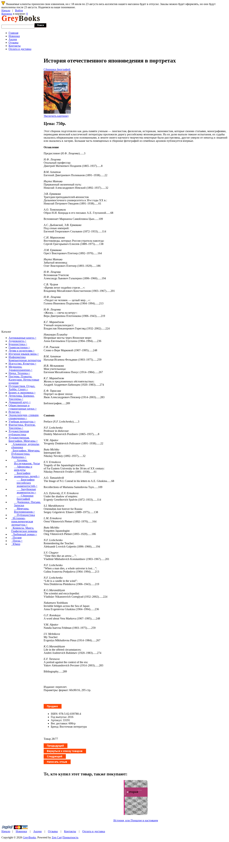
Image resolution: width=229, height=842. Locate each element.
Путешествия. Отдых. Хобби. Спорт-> (22, 388)
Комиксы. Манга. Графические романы (24, 529)
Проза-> (17, 540)
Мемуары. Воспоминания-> (24, 510)
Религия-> (15, 411)
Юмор (15, 544)
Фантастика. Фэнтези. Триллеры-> (22, 426)
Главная (13, 32)
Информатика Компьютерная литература (25, 359)
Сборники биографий (57, 69)
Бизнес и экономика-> (22, 392)
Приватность (70, 837)
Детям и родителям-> (22, 350)
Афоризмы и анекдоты (23, 468)
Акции (13, 39)
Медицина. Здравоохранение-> (20, 368)
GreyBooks (29, 837)
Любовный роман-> (24, 534)
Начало (5, 10)
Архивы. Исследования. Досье (27, 462)
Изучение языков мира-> (24, 353)
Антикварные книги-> (22, 337)
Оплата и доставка (20, 48)
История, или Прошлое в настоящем (135, 820)
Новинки (14, 36)
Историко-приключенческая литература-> (22, 521)
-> (23, 439)
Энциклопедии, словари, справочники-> (24, 417)
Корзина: (6, 13)
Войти (19, 10)
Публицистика (24, 515)
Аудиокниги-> (17, 340)
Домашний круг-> (20, 402)
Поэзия (16, 537)
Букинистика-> (18, 344)
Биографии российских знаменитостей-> (27, 483)
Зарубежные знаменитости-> (26, 491)
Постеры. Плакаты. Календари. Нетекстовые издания (24, 379)
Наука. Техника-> (19, 373)
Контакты (15, 45)
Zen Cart (57, 837)
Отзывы (13, 42)
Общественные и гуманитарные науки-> (23, 407)
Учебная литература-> (22, 421)
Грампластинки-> (19, 347)
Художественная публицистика (19, 433)
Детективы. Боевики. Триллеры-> (22, 397)
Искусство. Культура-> (22, 363)
